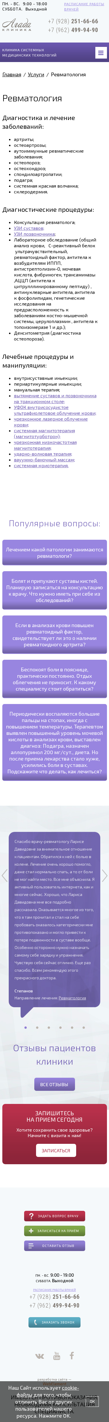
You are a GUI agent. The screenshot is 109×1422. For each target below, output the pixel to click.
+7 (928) (73, 21)
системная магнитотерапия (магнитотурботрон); (44, 433)
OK (92, 1401)
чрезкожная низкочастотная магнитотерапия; (45, 445)
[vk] (39, 1357)
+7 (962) (73, 30)
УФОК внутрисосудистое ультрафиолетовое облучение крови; (55, 410)
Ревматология (72, 997)
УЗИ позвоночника (34, 234)
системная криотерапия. (41, 465)
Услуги (36, 74)
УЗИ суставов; (29, 228)
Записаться (56, 1150)
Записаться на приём (58, 1231)
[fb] (71, 1357)
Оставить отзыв (58, 1246)
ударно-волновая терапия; (43, 453)
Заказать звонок (58, 1322)
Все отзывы (54, 1084)
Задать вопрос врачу (58, 1216)
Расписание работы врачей (84, 6)
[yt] (56, 1357)
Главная (11, 74)
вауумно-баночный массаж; (44, 459)
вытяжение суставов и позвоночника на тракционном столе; (55, 398)
